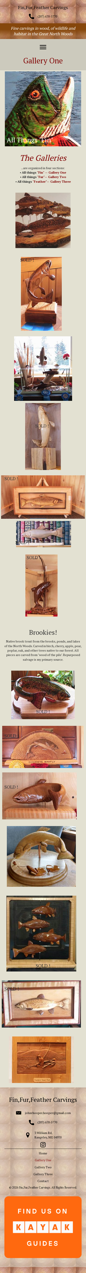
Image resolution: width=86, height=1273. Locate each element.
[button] (43, 47)
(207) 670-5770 (47, 16)
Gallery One (43, 1160)
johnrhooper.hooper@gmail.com (48, 1113)
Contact (43, 1181)
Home (43, 1153)
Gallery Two (43, 1167)
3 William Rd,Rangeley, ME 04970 (48, 1135)
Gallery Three (43, 1174)
